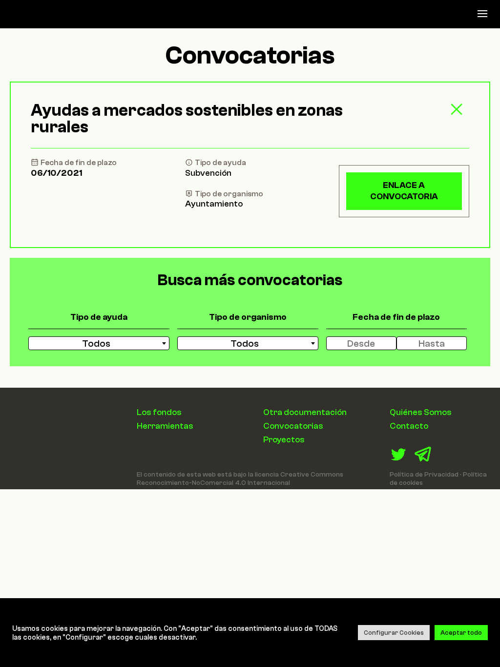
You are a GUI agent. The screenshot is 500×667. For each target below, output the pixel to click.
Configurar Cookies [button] (394, 632)
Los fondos (159, 412)
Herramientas (165, 426)
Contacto (409, 426)
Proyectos (284, 439)
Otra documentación (305, 412)
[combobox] (98, 343)
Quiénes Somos (421, 412)
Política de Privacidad (424, 474)
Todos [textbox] (96, 343)
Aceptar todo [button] (461, 632)
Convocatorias (293, 426)
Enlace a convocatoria (404, 190)
